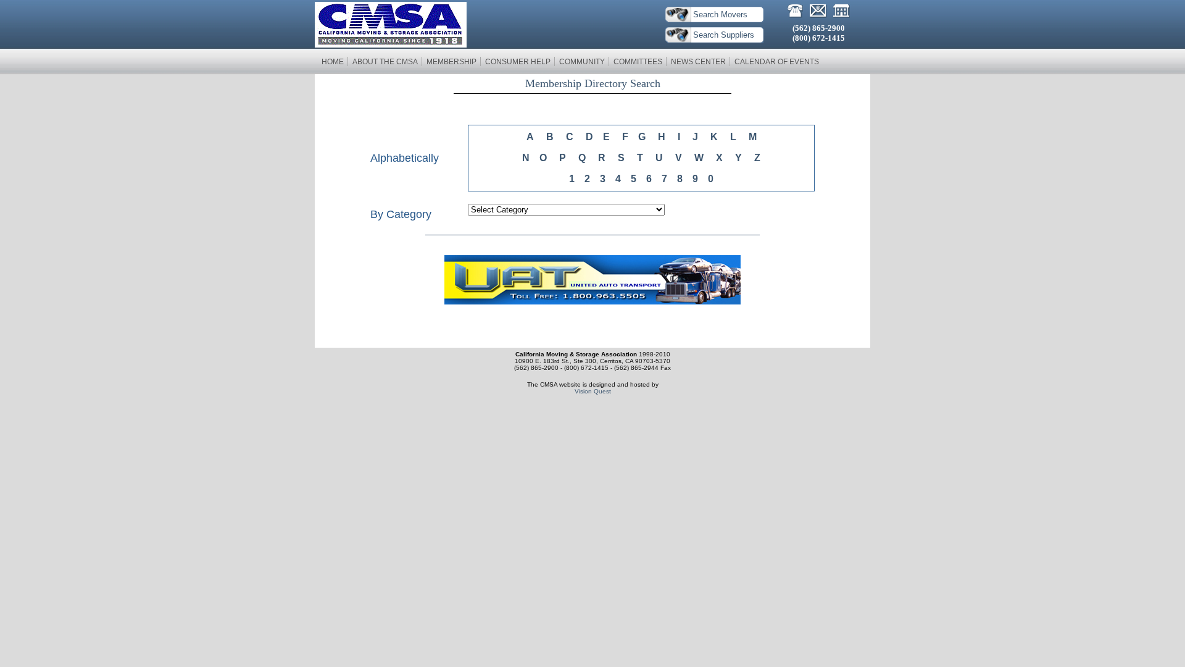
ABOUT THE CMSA (385, 61)
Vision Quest (593, 391)
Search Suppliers (723, 35)
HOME (333, 61)
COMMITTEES (637, 61)
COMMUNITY (582, 61)
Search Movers (720, 14)
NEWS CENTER (698, 61)
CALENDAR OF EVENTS (776, 61)
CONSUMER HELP (518, 61)
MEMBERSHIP (451, 61)
